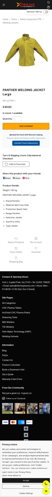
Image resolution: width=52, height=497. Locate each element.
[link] (26, 492)
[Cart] (48, 7)
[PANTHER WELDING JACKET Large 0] (26, 50)
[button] (16, 164)
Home (5, 19)
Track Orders (16, 252)
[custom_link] (46, 491)
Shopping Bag (16, 261)
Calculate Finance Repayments (26, 143)
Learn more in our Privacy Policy (16, 472)
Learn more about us (11, 475)
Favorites (36, 252)
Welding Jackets (11, 22)
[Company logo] (26, 4)
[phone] (46, 483)
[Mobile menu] (3, 5)
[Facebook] (26, 428)
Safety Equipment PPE (31, 19)
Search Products (16, 242)
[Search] (48, 2)
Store (14, 19)
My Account (36, 242)
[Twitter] (26, 435)
